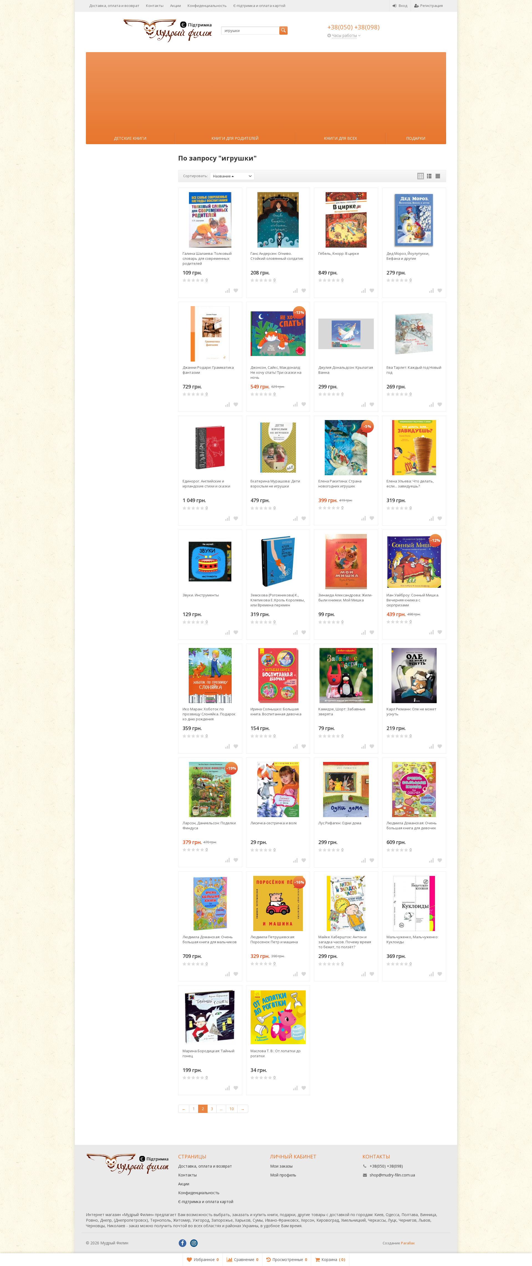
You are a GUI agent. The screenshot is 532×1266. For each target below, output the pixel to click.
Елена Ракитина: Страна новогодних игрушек (340, 484)
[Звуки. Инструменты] (210, 561)
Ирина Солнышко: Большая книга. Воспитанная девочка (275, 711)
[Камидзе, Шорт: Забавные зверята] (346, 675)
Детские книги (130, 138)
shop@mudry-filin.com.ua (392, 1175)
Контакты (154, 5)
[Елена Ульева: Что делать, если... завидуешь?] (414, 447)
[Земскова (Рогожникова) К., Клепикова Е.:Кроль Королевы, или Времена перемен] (278, 561)
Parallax (408, 1242)
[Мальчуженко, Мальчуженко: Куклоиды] (414, 903)
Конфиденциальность (207, 5)
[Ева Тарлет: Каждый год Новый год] (414, 333)
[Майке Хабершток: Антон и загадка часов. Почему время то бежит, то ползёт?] (346, 903)
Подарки (415, 138)
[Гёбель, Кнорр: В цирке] (346, 219)
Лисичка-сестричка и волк (273, 822)
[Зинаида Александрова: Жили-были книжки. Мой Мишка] (346, 561)
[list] (429, 176)
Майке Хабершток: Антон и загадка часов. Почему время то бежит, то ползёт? (344, 941)
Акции (175, 5)
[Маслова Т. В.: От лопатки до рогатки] (278, 1017)
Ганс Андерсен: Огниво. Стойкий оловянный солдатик (276, 256)
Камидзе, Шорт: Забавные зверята (341, 711)
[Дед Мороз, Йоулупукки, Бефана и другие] (414, 219)
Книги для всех (340, 138)
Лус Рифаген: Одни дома (339, 822)
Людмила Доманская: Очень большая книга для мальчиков (210, 939)
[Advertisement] (266, 91)
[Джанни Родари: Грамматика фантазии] (210, 333)
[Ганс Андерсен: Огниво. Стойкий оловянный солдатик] (278, 219)
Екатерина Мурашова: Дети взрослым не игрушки (275, 484)
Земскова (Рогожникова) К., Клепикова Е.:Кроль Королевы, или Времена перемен (277, 600)
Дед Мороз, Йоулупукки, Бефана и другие (408, 256)
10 (231, 1108)
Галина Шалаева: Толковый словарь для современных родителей (207, 258)
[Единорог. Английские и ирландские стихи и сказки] (210, 447)
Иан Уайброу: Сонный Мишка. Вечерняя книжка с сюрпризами (413, 600)
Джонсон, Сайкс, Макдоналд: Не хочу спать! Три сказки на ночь (275, 372)
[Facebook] (182, 1243)
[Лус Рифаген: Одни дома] (346, 789)
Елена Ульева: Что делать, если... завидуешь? (410, 484)
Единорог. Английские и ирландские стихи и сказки (206, 484)
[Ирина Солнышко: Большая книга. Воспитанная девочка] (278, 675)
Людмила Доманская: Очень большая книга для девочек (412, 825)
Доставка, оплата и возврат (114, 5)
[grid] (420, 176)
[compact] (437, 176)
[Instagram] (194, 1243)
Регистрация (431, 5)
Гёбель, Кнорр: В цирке (338, 253)
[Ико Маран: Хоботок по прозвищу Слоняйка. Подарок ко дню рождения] (210, 675)
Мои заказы (281, 1166)
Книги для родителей (235, 138)
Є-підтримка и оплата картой (259, 5)
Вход (403, 5)
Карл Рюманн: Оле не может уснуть (411, 711)
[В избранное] (235, 290)
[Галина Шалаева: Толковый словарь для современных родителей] (210, 219)
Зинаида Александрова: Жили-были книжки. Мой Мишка (345, 598)
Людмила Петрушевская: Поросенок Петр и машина (274, 939)
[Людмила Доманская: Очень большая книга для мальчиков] (210, 903)
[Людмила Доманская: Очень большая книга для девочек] (414, 789)
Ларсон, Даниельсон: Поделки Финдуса (209, 825)
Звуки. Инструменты (201, 595)
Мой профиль (283, 1175)
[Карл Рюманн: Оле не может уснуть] (414, 675)
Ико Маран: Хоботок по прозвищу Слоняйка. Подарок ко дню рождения (209, 713)
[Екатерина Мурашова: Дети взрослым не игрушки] (278, 447)
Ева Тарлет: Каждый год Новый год (414, 370)
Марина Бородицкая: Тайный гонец (208, 1053)
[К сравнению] (227, 290)
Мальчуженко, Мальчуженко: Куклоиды (412, 939)
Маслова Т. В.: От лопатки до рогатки (275, 1053)
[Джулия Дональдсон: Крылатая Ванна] (346, 333)
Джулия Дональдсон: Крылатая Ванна (345, 370)
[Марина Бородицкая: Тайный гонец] (210, 1017)
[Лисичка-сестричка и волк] (278, 789)
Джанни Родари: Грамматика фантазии (208, 370)
